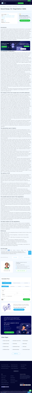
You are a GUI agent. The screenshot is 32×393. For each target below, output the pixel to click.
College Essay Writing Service (5, 366)
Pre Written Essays (23, 368)
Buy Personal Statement (4, 368)
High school (5, 286)
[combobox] (16, 291)
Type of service (4, 281)
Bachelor (19, 286)
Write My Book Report (14, 366)
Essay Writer (23, 366)
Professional (27, 286)
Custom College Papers (14, 368)
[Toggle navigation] (30, 3)
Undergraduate (12, 286)
